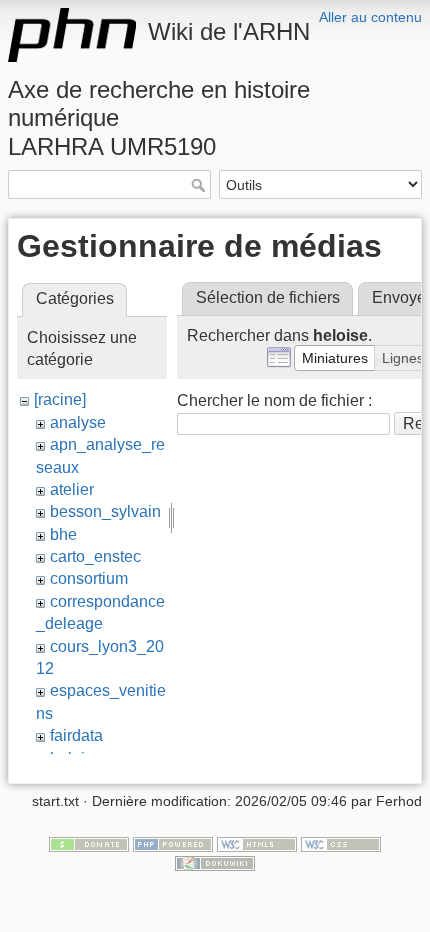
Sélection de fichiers (268, 297)
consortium (89, 578)
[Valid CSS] (341, 843)
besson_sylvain (105, 511)
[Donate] (89, 843)
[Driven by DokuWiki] (215, 862)
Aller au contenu (370, 17)
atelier (72, 489)
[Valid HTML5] (257, 843)
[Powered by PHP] (173, 843)
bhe (63, 534)
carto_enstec (95, 556)
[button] (335, 358)
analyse (78, 422)
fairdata (76, 735)
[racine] (60, 399)
